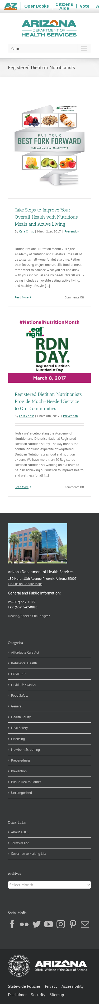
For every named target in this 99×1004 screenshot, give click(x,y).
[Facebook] (12, 924)
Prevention (71, 231)
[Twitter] (36, 924)
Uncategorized (21, 792)
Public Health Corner (26, 782)
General (16, 706)
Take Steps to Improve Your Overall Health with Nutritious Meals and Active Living (46, 217)
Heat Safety (19, 728)
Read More (22, 297)
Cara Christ (26, 231)
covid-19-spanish (23, 684)
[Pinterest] (73, 924)
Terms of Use (20, 843)
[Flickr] (24, 924)
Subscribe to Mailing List (28, 853)
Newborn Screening (25, 749)
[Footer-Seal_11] (47, 956)
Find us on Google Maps (25, 584)
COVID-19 (18, 674)
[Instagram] (60, 924)
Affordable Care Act (25, 652)
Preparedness (20, 760)
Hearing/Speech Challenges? (29, 616)
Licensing (18, 739)
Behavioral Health (24, 663)
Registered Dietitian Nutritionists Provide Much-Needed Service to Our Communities (48, 401)
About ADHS (20, 832)
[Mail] (85, 924)
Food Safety (19, 695)
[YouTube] (48, 924)
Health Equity (21, 717)
